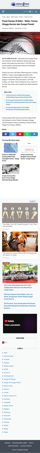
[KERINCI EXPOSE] (20, 4)
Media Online (8, 406)
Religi (6, 429)
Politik (6, 425)
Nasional (7, 412)
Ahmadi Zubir (8, 356)
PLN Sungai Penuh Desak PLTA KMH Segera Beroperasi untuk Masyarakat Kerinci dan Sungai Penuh (21, 102)
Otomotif (7, 416)
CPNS (6, 369)
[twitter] (13, 134)
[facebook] (5, 134)
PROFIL (31, 443)
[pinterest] (20, 134)
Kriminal (7, 399)
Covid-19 (7, 373)
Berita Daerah (8, 366)
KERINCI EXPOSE (22, 450)
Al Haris (6, 359)
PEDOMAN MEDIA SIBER (19, 443)
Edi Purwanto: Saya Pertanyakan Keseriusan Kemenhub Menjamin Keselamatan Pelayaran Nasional (20, 306)
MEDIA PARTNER (13, 446)
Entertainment (9, 376)
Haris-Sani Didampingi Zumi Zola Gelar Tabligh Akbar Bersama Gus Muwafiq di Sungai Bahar (18, 287)
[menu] (4, 11)
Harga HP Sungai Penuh (12, 383)
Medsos (7, 409)
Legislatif (7, 402)
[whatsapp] (27, 134)
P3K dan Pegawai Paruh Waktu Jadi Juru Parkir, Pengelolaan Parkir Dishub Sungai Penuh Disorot (18, 296)
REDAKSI (7, 443)
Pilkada (6, 422)
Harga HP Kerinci (10, 379)
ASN (5, 353)
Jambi (6, 392)
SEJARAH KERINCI (26, 446)
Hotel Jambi (8, 386)
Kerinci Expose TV (10, 396)
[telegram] (34, 134)
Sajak (6, 432)
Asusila (6, 363)
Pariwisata (7, 419)
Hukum (6, 389)
